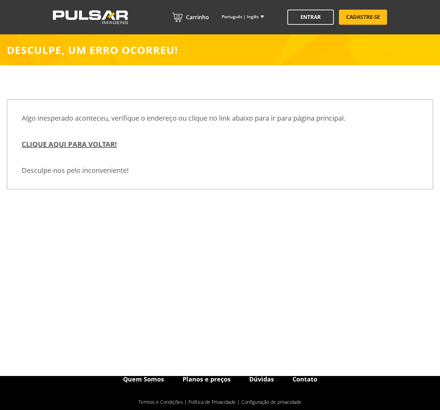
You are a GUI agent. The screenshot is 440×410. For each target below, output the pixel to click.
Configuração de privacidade (271, 402)
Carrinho (197, 17)
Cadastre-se (363, 16)
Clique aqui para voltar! (69, 144)
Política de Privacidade (212, 402)
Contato (305, 379)
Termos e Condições (161, 402)
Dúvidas (261, 379)
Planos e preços (207, 379)
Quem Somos (143, 379)
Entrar (310, 16)
